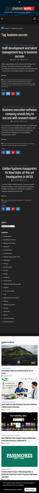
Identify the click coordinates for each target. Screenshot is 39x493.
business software (29, 143)
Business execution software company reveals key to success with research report (19, 114)
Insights (6, 287)
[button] (24, 485)
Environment (7, 267)
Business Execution (21, 79)
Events (5, 270)
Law (4, 294)
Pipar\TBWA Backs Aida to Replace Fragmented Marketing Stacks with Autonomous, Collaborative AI (18, 439)
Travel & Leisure (8, 318)
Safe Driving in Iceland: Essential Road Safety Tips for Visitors (17, 372)
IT (23, 200)
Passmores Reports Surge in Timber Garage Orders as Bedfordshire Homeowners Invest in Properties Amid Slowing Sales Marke (19, 474)
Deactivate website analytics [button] (13, 489)
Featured (6, 277)
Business (6, 44)
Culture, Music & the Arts (11, 257)
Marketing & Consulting (11, 298)
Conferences (7, 250)
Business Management (19, 81)
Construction (7, 253)
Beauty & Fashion (9, 243)
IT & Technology (13, 44)
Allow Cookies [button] (30, 489)
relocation (4, 202)
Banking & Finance (9, 240)
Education (6, 260)
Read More (4, 75)
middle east (27, 200)
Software (31, 44)
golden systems (17, 200)
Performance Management (19, 145)
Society (5, 308)
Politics (5, 301)
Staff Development (6, 85)
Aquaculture (7, 236)
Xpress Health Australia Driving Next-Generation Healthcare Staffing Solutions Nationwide (19, 405)
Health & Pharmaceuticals (12, 284)
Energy (5, 264)
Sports (5, 315)
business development (9, 79)
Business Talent (31, 83)
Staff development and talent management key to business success (19, 52)
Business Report (18, 143)
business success (21, 83)
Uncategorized (8, 322)
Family (5, 274)
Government (7, 281)
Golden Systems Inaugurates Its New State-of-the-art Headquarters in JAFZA (19, 172)
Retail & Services (23, 44)
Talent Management (18, 85)
